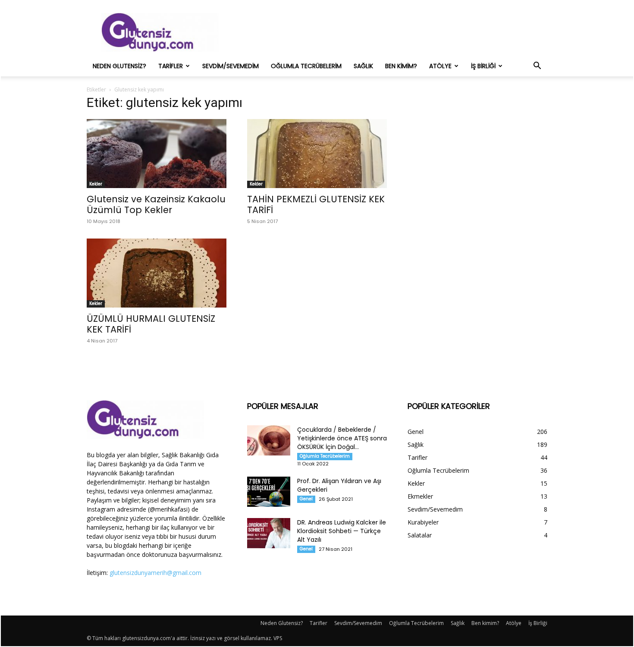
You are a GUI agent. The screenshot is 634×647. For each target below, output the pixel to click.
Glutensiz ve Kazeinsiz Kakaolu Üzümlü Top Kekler (156, 204)
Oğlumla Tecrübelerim (306, 66)
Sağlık (363, 66)
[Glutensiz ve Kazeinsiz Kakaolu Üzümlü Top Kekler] (156, 153)
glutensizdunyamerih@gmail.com (155, 572)
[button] (537, 67)
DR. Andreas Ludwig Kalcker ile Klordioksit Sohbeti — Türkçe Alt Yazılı (341, 531)
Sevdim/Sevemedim (230, 66)
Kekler (95, 184)
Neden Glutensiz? (119, 66)
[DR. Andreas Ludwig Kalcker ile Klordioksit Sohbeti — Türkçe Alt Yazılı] (268, 533)
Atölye (440, 66)
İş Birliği (483, 66)
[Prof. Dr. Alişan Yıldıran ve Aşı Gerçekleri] (268, 492)
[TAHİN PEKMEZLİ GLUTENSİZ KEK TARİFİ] (317, 153)
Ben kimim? (401, 66)
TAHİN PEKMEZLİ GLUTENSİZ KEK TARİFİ (316, 204)
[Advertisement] (390, 32)
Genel (306, 499)
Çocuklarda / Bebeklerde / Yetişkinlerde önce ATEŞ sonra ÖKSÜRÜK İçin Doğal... (342, 438)
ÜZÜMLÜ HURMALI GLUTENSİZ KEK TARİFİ (151, 324)
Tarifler (170, 66)
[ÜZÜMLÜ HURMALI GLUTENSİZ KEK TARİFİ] (156, 273)
